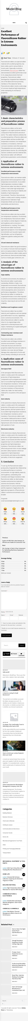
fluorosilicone (14, 70)
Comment (4, 591)
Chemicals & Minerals (8, 821)
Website (21, 615)
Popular (7, 653)
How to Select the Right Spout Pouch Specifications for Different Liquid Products (18, 932)
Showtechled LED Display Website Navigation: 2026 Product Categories (12, 902)
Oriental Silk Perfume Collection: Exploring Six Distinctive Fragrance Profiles (13, 878)
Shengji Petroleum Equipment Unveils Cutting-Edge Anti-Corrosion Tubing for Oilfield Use (18, 944)
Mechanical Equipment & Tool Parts (12, 841)
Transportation (7, 852)
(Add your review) (6, 573)
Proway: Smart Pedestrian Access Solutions (17, 953)
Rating (3, 612)
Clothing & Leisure (7, 825)
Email (12, 615)
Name (3, 615)
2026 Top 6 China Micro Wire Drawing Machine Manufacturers (18, 1014)
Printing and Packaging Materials (11, 848)
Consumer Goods (7, 833)
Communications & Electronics (11, 829)
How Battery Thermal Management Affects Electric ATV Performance (12, 913)
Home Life (5, 837)
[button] (26, 23)
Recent (15, 653)
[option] (14, 1014)
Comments (21, 655)
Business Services (8, 817)
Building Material (7, 813)
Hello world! (6, 672)
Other (2, 28)
